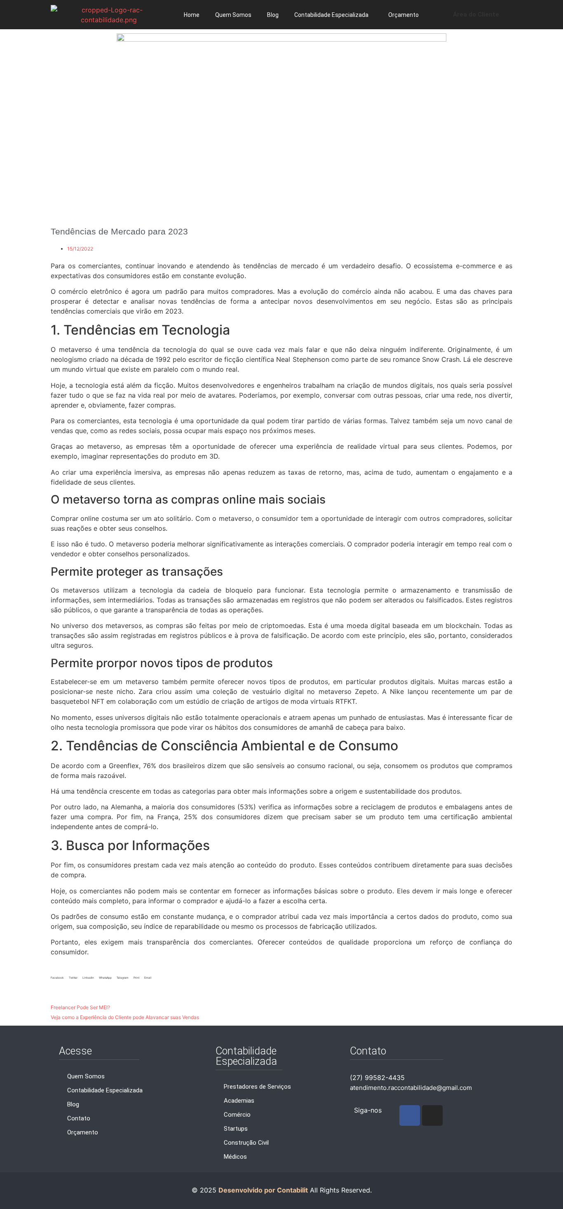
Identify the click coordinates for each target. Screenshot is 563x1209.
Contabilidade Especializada (331, 15)
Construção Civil (246, 1142)
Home (191, 15)
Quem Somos (233, 15)
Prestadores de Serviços (257, 1086)
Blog (273, 15)
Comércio (237, 1114)
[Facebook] (409, 1115)
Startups (236, 1128)
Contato (78, 1118)
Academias (239, 1100)
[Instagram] (432, 1115)
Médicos (235, 1156)
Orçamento (403, 15)
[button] (57, 980)
